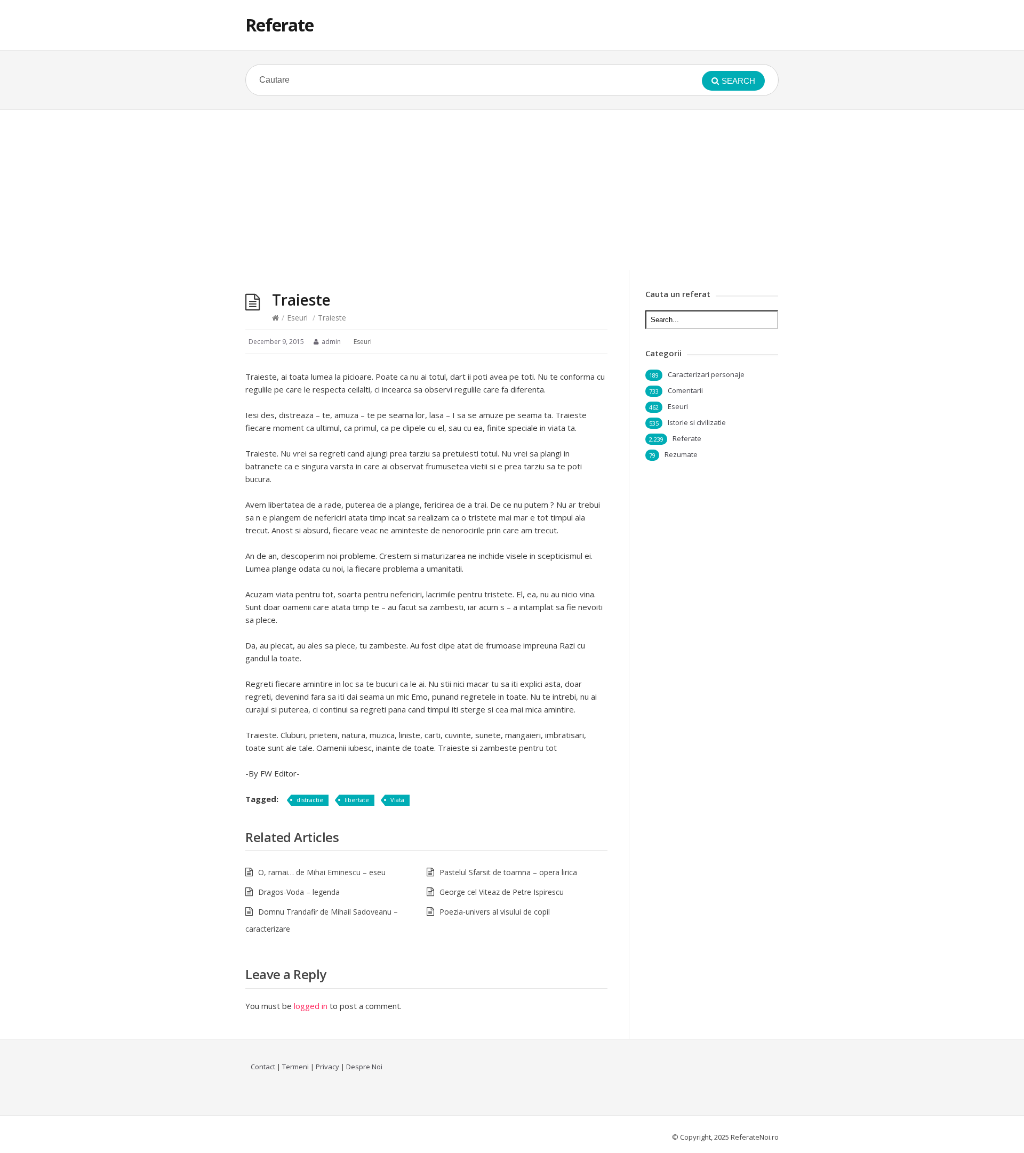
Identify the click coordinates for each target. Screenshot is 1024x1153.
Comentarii (685, 390)
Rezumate (681, 454)
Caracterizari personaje (706, 374)
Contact (263, 1066)
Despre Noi (364, 1066)
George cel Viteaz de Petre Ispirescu (501, 892)
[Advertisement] (512, 190)
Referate (279, 24)
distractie (310, 800)
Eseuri (297, 318)
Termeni (295, 1066)
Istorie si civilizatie (697, 422)
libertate (357, 800)
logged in (310, 1005)
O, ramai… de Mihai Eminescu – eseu (322, 872)
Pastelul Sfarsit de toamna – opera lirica (508, 872)
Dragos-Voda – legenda (299, 892)
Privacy (327, 1066)
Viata (397, 800)
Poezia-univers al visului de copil (494, 912)
